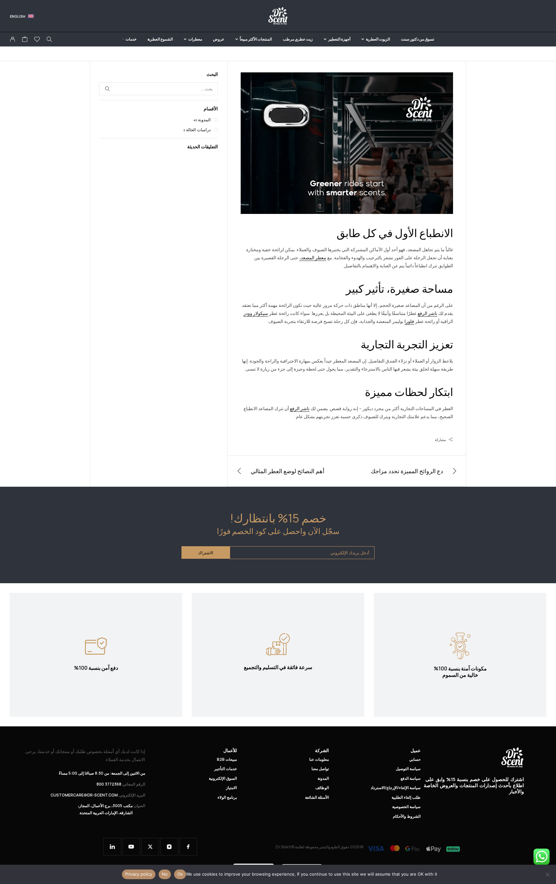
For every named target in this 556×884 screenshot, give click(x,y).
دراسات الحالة (198, 130)
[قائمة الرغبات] (37, 40)
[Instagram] (169, 846)
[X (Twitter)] (150, 846)
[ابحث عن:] (158, 88)
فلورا (409, 321)
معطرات (195, 39)
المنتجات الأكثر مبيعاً (256, 39)
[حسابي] (12, 39)
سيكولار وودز (256, 313)
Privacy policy (138, 874)
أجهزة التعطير (339, 39)
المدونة (204, 120)
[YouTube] (131, 846)
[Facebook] (188, 846)
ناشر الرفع (427, 313)
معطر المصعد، (312, 257)
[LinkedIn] (112, 846)
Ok (180, 874)
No (165, 874)
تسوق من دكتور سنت (417, 39)
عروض (218, 39)
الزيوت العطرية (378, 39)
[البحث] (49, 39)
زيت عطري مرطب (298, 39)
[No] (548, 874)
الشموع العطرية (160, 39)
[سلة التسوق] (25, 40)
